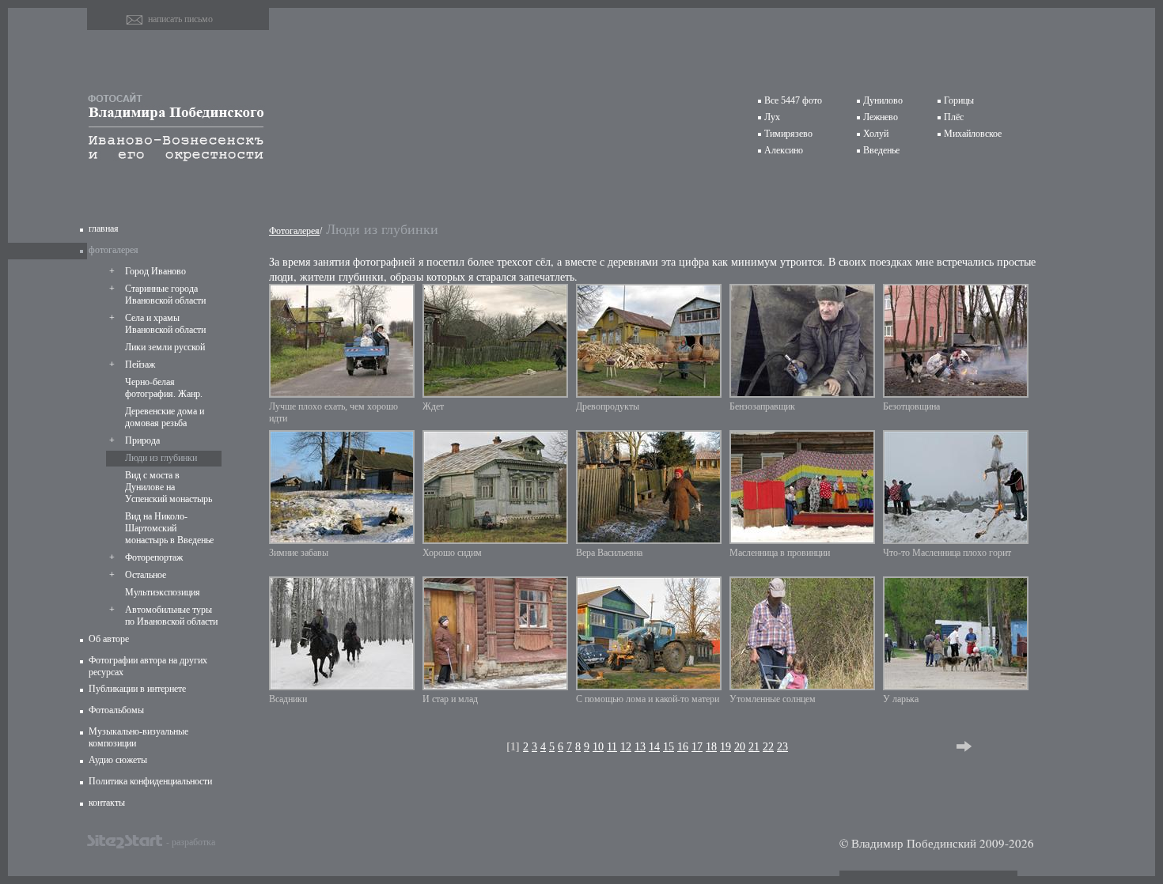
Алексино (783, 150)
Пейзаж (140, 364)
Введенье (881, 150)
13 (640, 747)
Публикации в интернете (137, 688)
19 (725, 747)
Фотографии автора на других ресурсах (148, 666)
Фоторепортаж (154, 557)
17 (697, 747)
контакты (107, 802)
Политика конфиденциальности (150, 781)
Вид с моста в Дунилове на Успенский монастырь (168, 487)
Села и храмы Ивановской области (165, 323)
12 (625, 747)
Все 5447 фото (793, 100)
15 (668, 747)
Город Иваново (155, 271)
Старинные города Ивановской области (165, 294)
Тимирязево (788, 133)
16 (682, 747)
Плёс (954, 117)
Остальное (145, 574)
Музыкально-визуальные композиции (138, 737)
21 (754, 747)
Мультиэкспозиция (162, 592)
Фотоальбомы (116, 710)
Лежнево (880, 117)
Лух (772, 117)
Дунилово (883, 100)
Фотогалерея (294, 230)
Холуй (875, 133)
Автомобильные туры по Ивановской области (171, 615)
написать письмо (180, 19)
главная (104, 228)
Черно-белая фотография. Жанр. (164, 387)
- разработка (190, 841)
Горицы (959, 100)
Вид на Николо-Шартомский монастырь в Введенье (169, 528)
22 (768, 747)
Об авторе (109, 638)
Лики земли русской (165, 347)
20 (739, 747)
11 (612, 747)
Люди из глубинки (161, 457)
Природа (142, 440)
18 (711, 747)
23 (782, 747)
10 (598, 747)
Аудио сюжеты (118, 759)
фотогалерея (113, 249)
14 (654, 747)
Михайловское (973, 133)
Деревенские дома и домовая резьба (164, 417)
